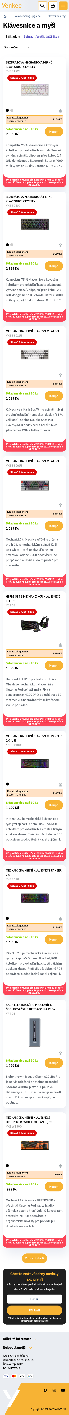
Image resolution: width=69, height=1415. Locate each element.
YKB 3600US (14, 465)
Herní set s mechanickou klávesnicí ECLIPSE (33, 599)
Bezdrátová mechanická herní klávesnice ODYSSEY (29, 65)
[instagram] (54, 1390)
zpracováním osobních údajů (34, 1320)
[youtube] (63, 1390)
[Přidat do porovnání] (61, 110)
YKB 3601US (14, 335)
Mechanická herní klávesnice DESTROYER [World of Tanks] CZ (29, 1120)
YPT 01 (10, 1014)
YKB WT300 (14, 1126)
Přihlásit (34, 1310)
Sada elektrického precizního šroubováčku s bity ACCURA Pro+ (30, 1007)
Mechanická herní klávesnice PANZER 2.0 (33, 873)
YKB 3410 (12, 879)
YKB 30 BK (13, 205)
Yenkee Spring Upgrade (27, 16)
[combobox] (17, 47)
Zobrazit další (34, 1258)
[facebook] (45, 1390)
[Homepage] (11, 7)
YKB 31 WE (13, 71)
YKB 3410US (14, 745)
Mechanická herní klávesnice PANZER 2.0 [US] (33, 738)
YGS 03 (10, 605)
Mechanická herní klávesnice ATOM (32, 331)
